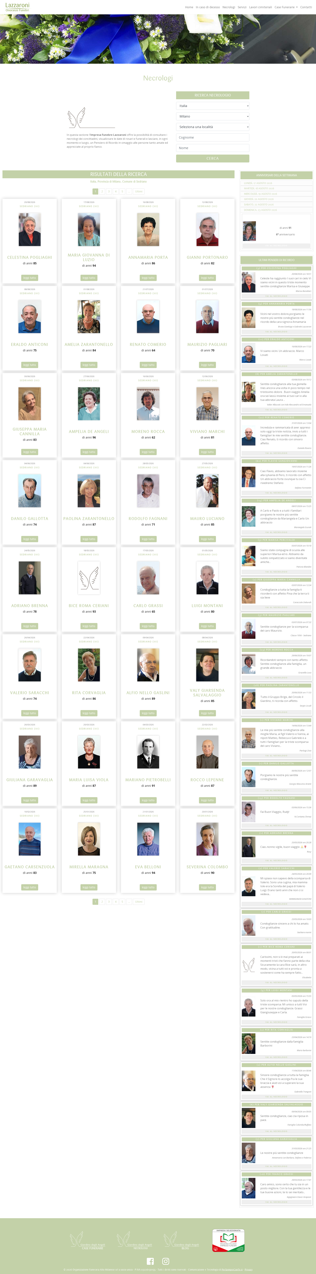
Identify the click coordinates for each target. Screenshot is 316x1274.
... (129, 191)
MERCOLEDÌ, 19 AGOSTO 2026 (260, 193)
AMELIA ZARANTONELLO (282, 374)
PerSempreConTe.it (232, 1269)
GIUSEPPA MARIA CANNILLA (281, 579)
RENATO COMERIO (282, 417)
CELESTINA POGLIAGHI (282, 268)
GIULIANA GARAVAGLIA (281, 1139)
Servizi (242, 7)
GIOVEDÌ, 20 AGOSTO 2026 (259, 199)
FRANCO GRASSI (282, 1174)
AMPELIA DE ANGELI (282, 500)
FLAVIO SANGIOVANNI (282, 461)
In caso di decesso (208, 7)
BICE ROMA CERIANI (282, 947)
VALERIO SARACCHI (282, 868)
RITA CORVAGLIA (282, 1030)
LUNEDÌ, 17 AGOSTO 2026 (258, 183)
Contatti (306, 7)
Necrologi (229, 7)
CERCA (213, 158)
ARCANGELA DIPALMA (276, 216)
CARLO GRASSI (281, 912)
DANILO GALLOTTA (281, 763)
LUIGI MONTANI (282, 990)
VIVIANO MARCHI (281, 720)
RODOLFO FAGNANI (282, 798)
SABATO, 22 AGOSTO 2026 (259, 204)
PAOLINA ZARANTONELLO (282, 685)
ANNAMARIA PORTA (282, 304)
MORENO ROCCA (282, 650)
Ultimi (138, 191)
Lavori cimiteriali (260, 7)
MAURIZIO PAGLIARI (282, 615)
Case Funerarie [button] (285, 7)
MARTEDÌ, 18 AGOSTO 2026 (259, 188)
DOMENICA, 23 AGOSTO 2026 (260, 210)
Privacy (249, 1269)
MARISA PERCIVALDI (281, 540)
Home (189, 7)
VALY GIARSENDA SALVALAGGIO (282, 1104)
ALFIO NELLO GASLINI (281, 1065)
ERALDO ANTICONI (282, 339)
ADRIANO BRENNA (281, 833)
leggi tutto (29, 277)
